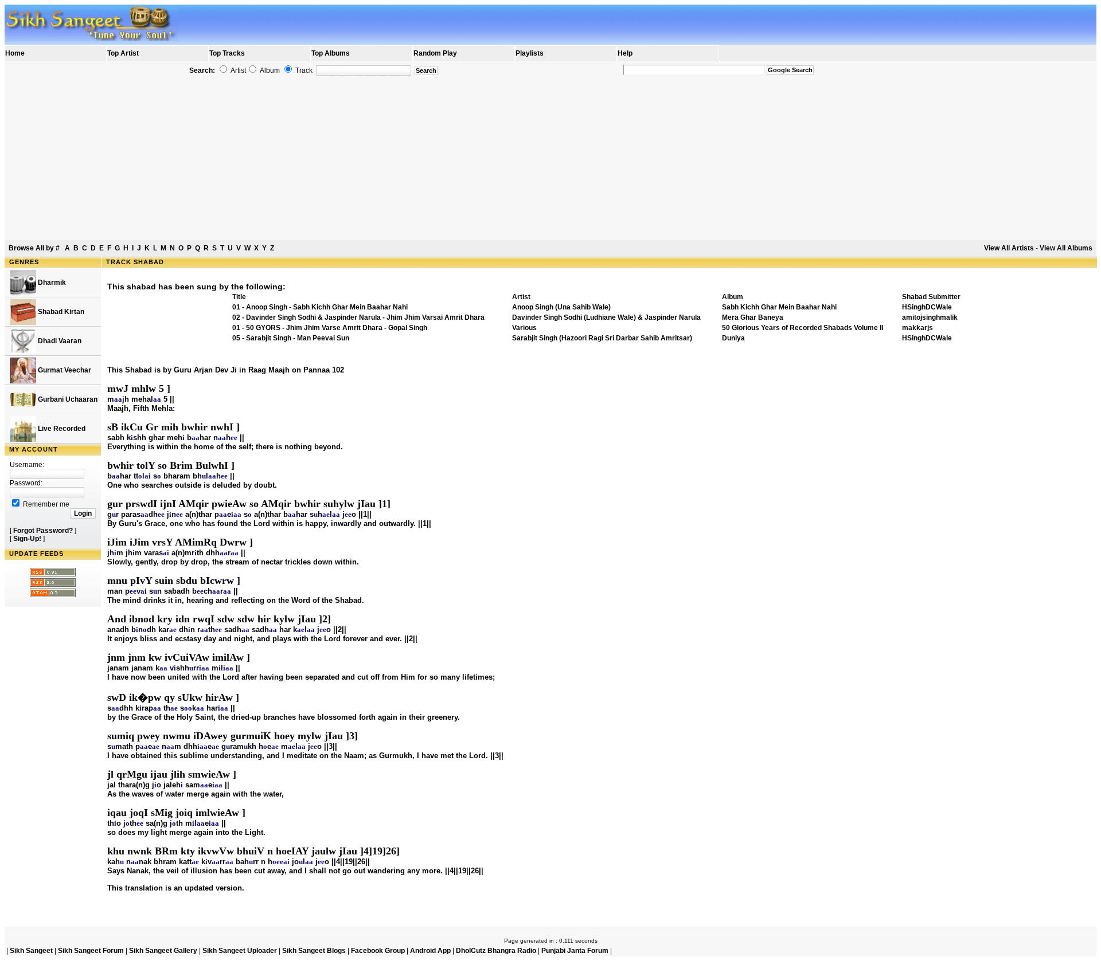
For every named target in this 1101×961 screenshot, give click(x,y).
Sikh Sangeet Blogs (314, 951)
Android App (430, 951)
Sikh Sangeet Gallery (163, 951)
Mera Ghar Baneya (752, 317)
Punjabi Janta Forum (574, 951)
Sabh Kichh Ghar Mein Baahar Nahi (779, 307)
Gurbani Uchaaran (66, 399)
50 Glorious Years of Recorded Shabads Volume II (802, 328)
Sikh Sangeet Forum (91, 951)
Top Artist (123, 53)
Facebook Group (378, 951)
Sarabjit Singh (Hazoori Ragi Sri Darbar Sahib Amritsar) (602, 338)
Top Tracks (227, 53)
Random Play (435, 53)
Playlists (530, 53)
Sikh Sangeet (31, 951)
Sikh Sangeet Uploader (239, 951)
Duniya (733, 338)
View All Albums (1066, 248)
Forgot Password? (43, 531)
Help (625, 53)
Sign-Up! (27, 539)
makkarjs (917, 328)
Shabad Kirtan (60, 312)
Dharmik (51, 283)
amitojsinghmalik (930, 317)
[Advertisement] (550, 158)
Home (15, 53)
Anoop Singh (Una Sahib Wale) (561, 307)
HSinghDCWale (927, 307)
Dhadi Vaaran (58, 341)
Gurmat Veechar (63, 370)
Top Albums (330, 53)
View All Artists (1009, 248)
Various (524, 328)
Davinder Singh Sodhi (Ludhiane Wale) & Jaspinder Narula (606, 317)
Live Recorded (60, 429)
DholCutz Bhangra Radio (496, 951)
